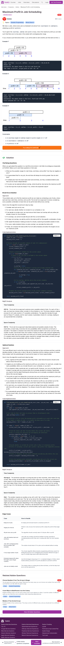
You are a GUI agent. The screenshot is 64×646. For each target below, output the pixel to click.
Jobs (19, 2)
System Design (46, 631)
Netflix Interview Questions (8, 637)
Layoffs (44, 626)
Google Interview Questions (8, 628)
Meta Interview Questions (7, 631)
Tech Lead (45, 635)
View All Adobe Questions (32, 612)
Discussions (35, 2)
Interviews (26, 2)
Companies (11, 7)
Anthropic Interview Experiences (30, 628)
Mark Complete (37, 642)
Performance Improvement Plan (50, 628)
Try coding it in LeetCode (30, 147)
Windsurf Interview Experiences (30, 633)
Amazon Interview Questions (8, 633)
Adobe (17, 7)
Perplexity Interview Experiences (30, 631)
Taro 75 (3, 626)
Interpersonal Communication (49, 633)
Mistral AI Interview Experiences (30, 635)
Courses (13, 2)
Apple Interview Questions (8, 635)
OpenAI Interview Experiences (29, 626)
